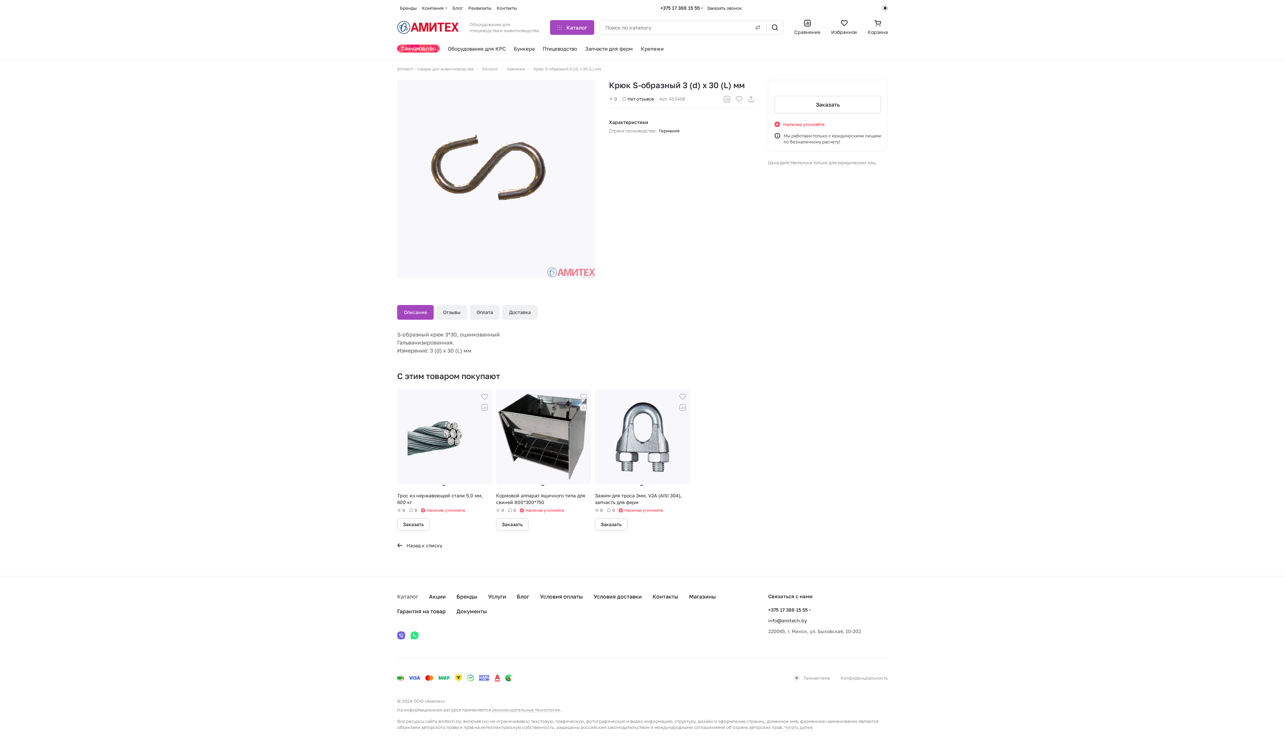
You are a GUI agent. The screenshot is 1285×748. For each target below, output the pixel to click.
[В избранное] (739, 99)
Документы (471, 611)
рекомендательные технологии (526, 709)
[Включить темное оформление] (885, 8)
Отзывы (452, 312)
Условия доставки (618, 596)
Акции (437, 596)
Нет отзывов (640, 99)
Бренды (466, 596)
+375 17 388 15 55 (680, 8)
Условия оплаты (561, 596)
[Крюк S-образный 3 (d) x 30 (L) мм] (496, 179)
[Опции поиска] (758, 27)
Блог (523, 596)
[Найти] (775, 27)
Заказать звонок (724, 8)
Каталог (407, 596)
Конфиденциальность (864, 678)
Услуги (497, 596)
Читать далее (798, 727)
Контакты (665, 596)
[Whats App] (415, 635)
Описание (415, 312)
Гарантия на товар (421, 611)
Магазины (702, 596)
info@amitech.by (787, 620)
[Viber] (401, 635)
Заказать (828, 104)
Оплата (485, 312)
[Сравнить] (727, 99)
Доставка (520, 312)
